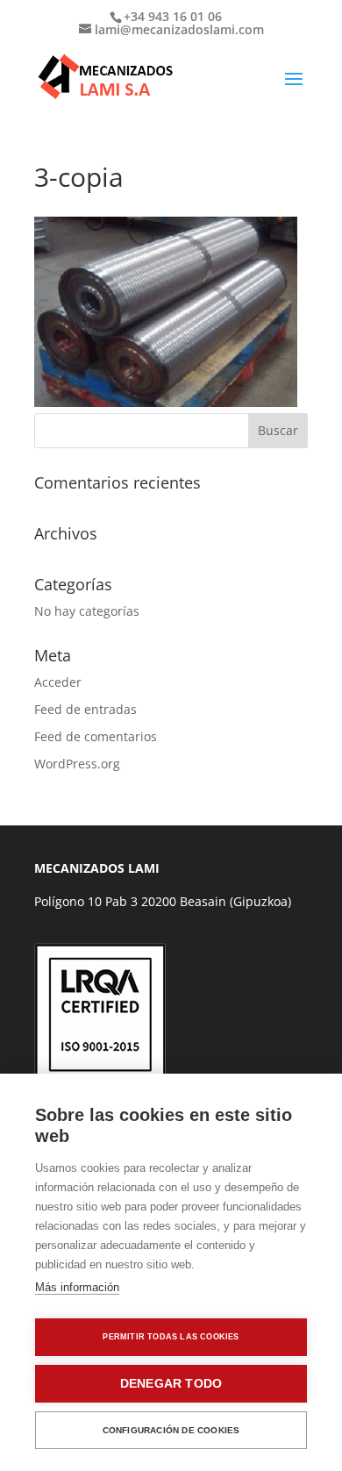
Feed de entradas (85, 709)
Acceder (58, 682)
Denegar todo (171, 1383)
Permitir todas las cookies (171, 1336)
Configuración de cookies (171, 1430)
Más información (77, 1287)
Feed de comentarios (95, 736)
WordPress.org (77, 763)
